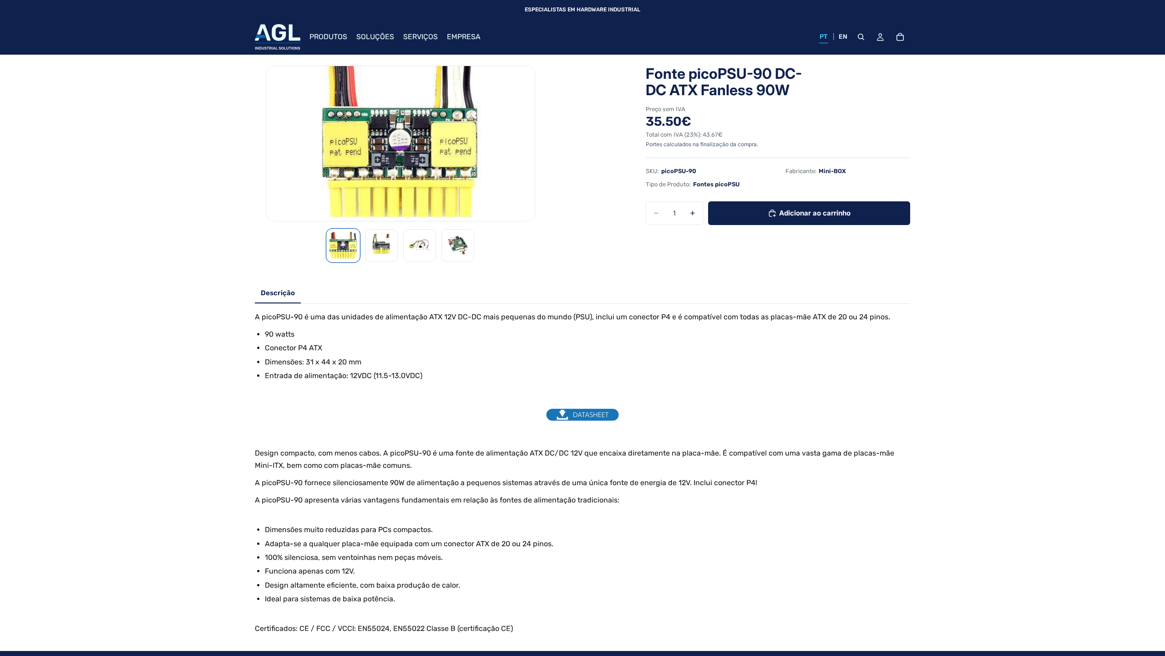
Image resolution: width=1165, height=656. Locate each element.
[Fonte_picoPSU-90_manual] (582, 415)
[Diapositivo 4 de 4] (457, 245)
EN (843, 37)
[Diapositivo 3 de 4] (419, 245)
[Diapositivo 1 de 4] (343, 245)
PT (824, 37)
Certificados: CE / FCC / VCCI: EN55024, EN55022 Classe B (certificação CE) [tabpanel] (574, 473)
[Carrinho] (900, 37)
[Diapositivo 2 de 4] (381, 245)
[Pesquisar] (861, 37)
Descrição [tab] (278, 293)
